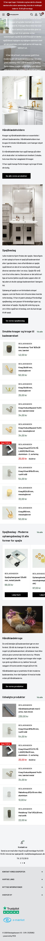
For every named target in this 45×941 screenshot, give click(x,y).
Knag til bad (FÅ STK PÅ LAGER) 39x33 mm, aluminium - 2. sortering (28, 451)
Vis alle (40, 331)
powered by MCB (9, 936)
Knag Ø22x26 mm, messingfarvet (26, 492)
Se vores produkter (15, 686)
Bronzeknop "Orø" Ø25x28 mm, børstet (29, 348)
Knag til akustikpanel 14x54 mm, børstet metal (30, 409)
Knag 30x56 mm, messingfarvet (25, 389)
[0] (40, 14)
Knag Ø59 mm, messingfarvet (24, 513)
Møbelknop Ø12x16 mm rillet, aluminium (30, 793)
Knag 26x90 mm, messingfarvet (25, 369)
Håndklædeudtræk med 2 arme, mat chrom (29, 710)
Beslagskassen (25, 344)
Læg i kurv (16, 595)
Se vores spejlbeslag (15, 320)
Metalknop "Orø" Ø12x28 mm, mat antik (30, 814)
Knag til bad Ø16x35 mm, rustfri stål (28, 472)
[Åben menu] (3, 15)
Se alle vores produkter (16, 176)
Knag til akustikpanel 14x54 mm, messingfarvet (30, 429)
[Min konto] (36, 14)
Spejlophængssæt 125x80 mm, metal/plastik (15, 578)
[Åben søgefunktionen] (31, 14)
